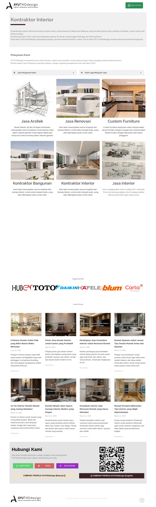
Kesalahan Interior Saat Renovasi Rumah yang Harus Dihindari (94, 409)
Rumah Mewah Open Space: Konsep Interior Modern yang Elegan (59, 409)
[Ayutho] (26, 5)
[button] (13, 287)
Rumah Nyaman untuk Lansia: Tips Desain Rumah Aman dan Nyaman (129, 343)
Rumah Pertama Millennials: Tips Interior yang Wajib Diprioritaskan (128, 409)
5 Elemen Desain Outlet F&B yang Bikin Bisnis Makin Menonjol (24, 343)
